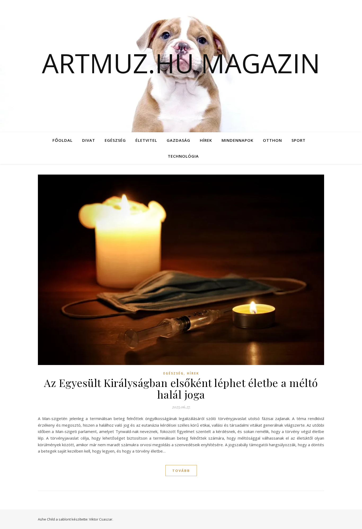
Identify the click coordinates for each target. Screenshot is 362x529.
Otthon (272, 140)
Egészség (115, 140)
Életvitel (146, 140)
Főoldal (62, 140)
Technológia (183, 156)
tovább (181, 470)
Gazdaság (178, 140)
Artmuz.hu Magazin (181, 63)
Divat (88, 140)
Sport (299, 140)
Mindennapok (237, 140)
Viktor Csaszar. (101, 519)
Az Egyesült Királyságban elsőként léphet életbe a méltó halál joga (181, 388)
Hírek (206, 140)
